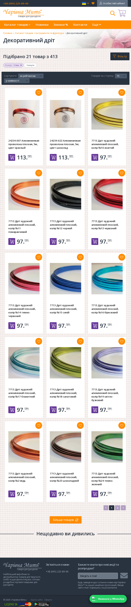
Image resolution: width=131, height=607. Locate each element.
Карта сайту (37, 599)
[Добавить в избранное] (38, 92)
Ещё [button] (95, 25)
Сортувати (10, 75)
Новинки (41, 25)
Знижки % (61, 25)
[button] (85, 3)
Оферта (48, 599)
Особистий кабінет (114, 3)
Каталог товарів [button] (16, 25)
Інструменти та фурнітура (50, 33)
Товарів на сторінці (102, 75)
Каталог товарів (24, 33)
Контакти (80, 25)
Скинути (30, 65)
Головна (7, 33)
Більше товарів (63, 520)
